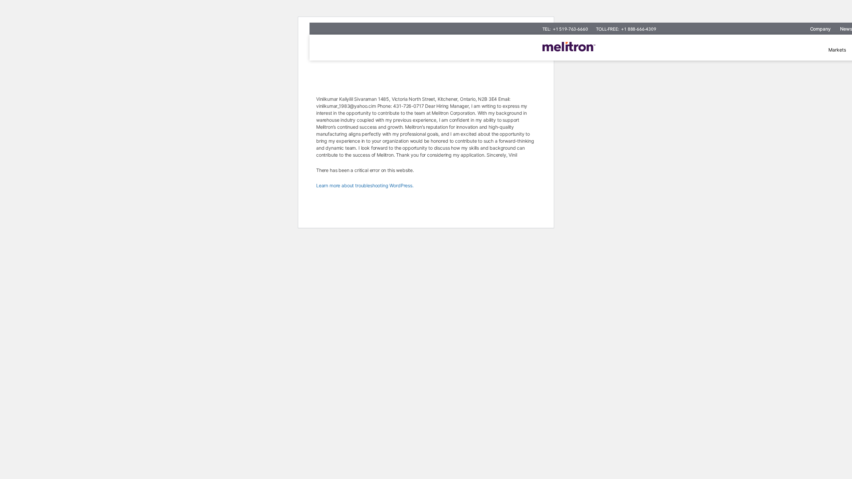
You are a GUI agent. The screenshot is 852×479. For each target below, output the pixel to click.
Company (820, 29)
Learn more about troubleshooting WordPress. (365, 185)
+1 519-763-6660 (570, 29)
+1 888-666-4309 (638, 29)
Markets (837, 50)
